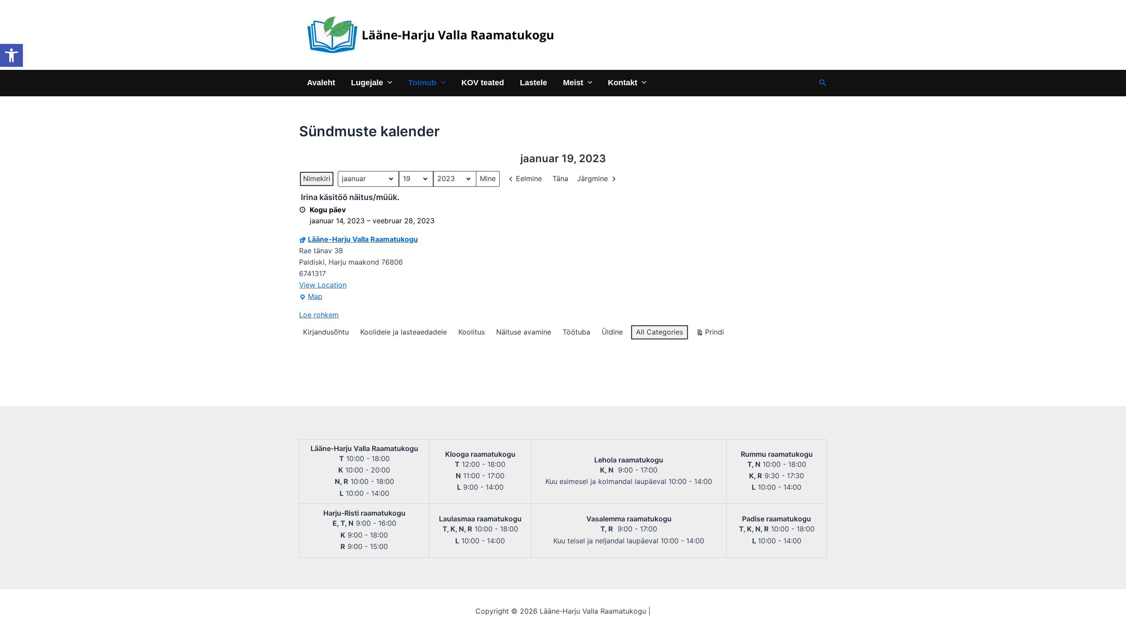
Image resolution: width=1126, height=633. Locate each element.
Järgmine (592, 178)
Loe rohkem (319, 314)
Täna (560, 178)
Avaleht (321, 82)
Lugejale (367, 82)
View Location (323, 284)
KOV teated (482, 82)
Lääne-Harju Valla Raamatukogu (363, 239)
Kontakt (622, 82)
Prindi (710, 333)
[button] (11, 55)
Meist (573, 82)
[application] (387, 82)
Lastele (533, 82)
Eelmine (529, 178)
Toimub (422, 82)
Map (310, 297)
